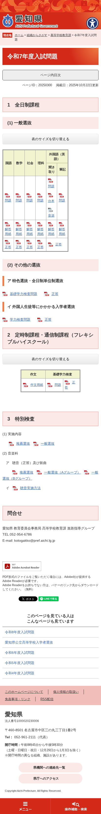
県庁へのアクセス (46, 778)
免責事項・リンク (17, 699)
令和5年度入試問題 (19, 663)
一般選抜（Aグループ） (62, 472)
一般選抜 (47, 443)
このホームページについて (24, 692)
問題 (8, 200)
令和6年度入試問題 (19, 653)
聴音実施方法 (30, 488)
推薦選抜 (23, 443)
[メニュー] (25, 806)
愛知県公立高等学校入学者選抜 (29, 642)
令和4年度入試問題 (19, 673)
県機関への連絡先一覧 (49, 767)
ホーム (19, 35)
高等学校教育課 (60, 35)
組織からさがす (37, 35)
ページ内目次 (50, 75)
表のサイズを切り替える (50, 139)
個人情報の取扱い (66, 692)
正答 (8, 247)
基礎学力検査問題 (23, 294)
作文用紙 (36, 385)
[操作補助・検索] (75, 806)
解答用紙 (8, 231)
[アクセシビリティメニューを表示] (92, 23)
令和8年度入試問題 (19, 632)
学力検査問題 (20, 319)
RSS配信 (46, 699)
